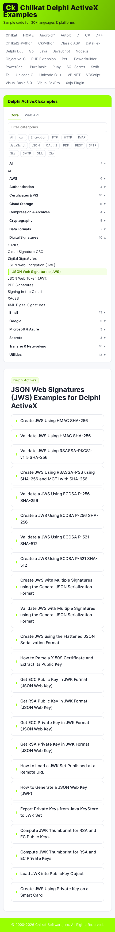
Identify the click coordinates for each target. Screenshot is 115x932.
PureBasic (38, 67)
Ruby (56, 67)
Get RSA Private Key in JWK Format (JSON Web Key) (54, 747)
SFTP (92, 145)
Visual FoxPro (48, 83)
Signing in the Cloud (25, 291)
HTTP (68, 137)
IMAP (82, 137)
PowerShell (15, 67)
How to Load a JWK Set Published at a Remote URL (57, 769)
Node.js (82, 51)
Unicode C (24, 75)
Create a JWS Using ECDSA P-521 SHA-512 (59, 561)
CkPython (46, 43)
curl (22, 137)
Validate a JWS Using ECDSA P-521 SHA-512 (54, 540)
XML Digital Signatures (26, 305)
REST (79, 145)
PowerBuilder (85, 59)
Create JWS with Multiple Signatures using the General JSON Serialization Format (56, 587)
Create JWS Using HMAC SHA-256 (54, 420)
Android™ (47, 35)
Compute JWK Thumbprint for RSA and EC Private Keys (58, 855)
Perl (65, 59)
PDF (66, 145)
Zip (51, 153)
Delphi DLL (14, 51)
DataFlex (93, 43)
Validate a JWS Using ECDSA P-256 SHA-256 (55, 497)
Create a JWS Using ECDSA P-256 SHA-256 (59, 518)
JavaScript (61, 51)
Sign (13, 153)
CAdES (13, 245)
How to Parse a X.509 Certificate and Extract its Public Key (56, 661)
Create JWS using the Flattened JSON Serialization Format (57, 639)
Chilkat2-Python (19, 43)
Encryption (38, 137)
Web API (32, 115)
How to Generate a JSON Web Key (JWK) (53, 790)
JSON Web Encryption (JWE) (31, 265)
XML (40, 153)
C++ (99, 35)
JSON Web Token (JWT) (28, 278)
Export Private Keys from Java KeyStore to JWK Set (59, 812)
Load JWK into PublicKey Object (52, 873)
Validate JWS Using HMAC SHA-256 (55, 435)
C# (87, 35)
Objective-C (16, 59)
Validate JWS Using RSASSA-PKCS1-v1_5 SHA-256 (56, 454)
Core (14, 115)
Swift (95, 67)
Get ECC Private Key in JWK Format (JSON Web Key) (54, 725)
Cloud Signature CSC (25, 252)
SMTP (27, 153)
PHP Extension (43, 59)
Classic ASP (70, 43)
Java (43, 51)
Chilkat (11, 35)
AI (11, 137)
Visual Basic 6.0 (19, 83)
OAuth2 (51, 145)
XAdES (13, 298)
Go (31, 51)
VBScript (93, 75)
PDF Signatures (20, 285)
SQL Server (76, 67)
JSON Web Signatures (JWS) (36, 271)
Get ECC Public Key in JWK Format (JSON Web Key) (53, 682)
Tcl (8, 75)
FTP (55, 137)
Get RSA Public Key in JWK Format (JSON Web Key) (53, 704)
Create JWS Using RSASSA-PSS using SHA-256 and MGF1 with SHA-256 (57, 475)
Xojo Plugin (75, 83)
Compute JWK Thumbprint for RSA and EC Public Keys (58, 833)
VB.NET (74, 75)
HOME (28, 35)
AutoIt (66, 35)
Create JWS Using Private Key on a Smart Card (54, 892)
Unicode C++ (50, 75)
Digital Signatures (22, 258)
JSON (36, 145)
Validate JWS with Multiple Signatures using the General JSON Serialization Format (57, 615)
